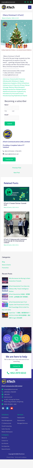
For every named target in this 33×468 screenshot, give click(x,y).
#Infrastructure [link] (7, 85)
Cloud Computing (7, 426)
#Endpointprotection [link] (9, 89)
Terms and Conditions (20, 457)
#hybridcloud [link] (18, 96)
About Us (4, 438)
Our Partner (5, 443)
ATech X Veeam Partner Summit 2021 (15, 204)
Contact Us (5, 440)
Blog (3, 262)
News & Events (6, 18)
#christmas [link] (6, 79)
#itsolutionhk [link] (14, 79)
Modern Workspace (7, 432)
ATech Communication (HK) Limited (12, 386)
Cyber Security (6, 429)
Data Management (7, 420)
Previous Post (16, 168)
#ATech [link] (19, 83)
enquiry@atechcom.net (8, 2)
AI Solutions (5, 417)
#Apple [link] (22, 81)
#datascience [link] (7, 83)
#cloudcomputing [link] (8, 96)
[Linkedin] (7, 408)
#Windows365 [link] (7, 81)
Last (13, 111)
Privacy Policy (10, 457)
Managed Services (22, 423)
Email (7, 115)
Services (20, 414)
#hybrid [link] (24, 96)
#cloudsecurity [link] (7, 93)
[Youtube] (11, 408)
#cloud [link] (21, 93)
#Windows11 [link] (15, 81)
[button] (9, 159)
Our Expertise (5, 446)
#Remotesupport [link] (19, 87)
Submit (9, 124)
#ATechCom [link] (25, 83)
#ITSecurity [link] (15, 85)
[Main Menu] (29, 7)
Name (7, 105)
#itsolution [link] (21, 79)
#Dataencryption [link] (21, 89)
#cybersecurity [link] (21, 91)
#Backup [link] (11, 87)
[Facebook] (3, 408)
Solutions (5, 414)
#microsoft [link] (15, 93)
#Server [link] (27, 85)
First (6, 111)
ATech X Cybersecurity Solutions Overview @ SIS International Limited (15, 241)
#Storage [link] (5, 87)
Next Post (17, 172)
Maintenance (21, 420)
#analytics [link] (14, 83)
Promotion (5, 268)
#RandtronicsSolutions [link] (10, 91)
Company (5, 435)
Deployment (21, 417)
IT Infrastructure (6, 423)
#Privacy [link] (22, 85)
